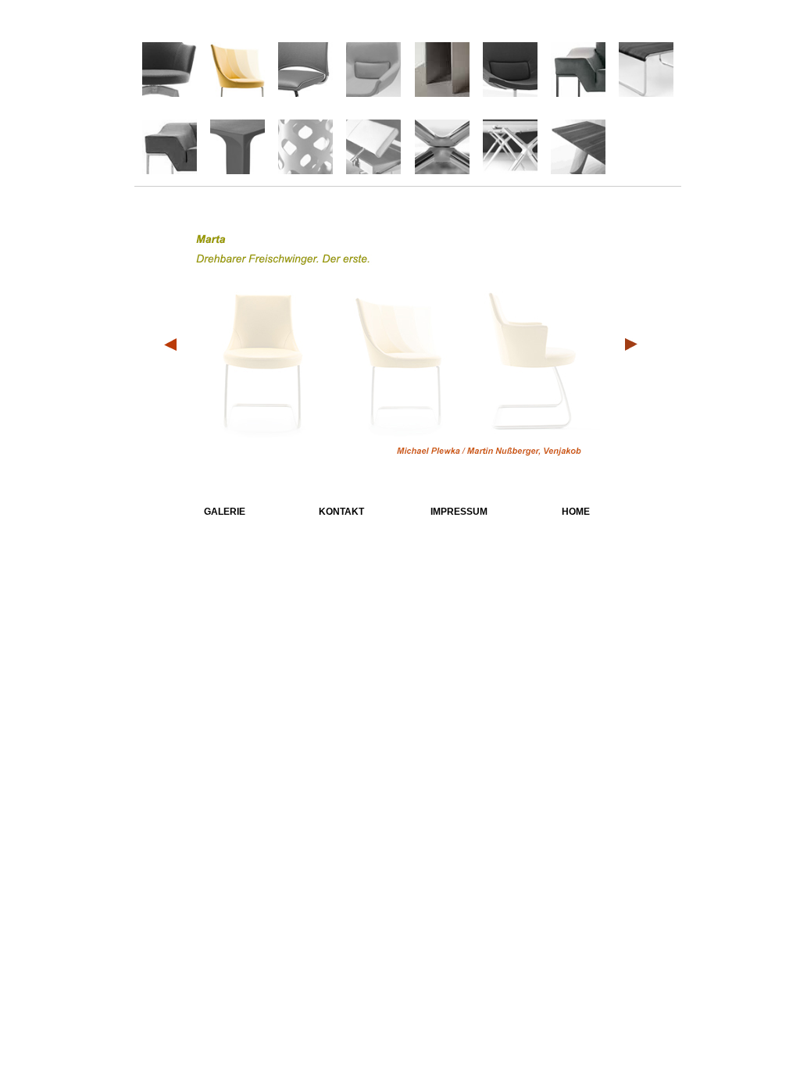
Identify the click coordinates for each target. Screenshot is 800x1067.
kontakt (341, 510)
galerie (224, 510)
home (576, 510)
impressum (459, 510)
